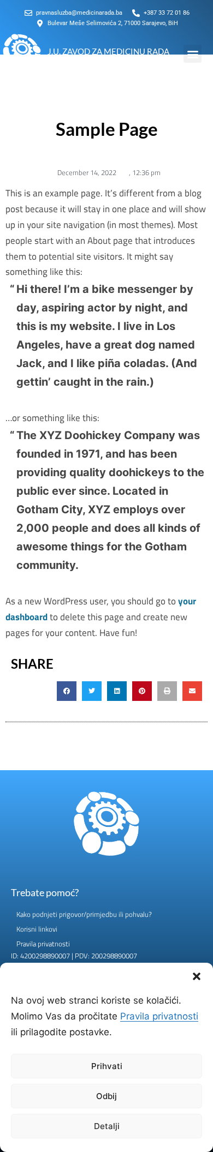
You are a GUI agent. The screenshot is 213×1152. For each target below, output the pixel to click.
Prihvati (106, 1066)
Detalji (107, 1126)
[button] (196, 976)
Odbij (106, 1096)
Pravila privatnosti (159, 1016)
